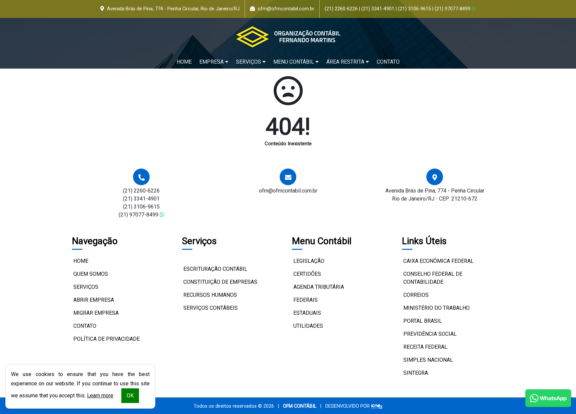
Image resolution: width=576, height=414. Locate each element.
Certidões (307, 274)
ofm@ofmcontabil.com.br (286, 9)
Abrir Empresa (93, 300)
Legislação (308, 261)
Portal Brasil (422, 321)
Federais (305, 300)
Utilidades (308, 326)
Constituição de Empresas (220, 282)
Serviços (85, 287)
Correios (416, 295)
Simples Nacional (428, 360)
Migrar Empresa (96, 313)
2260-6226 (341, 9)
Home (184, 62)
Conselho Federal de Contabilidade (432, 278)
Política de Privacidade (106, 339)
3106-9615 (414, 9)
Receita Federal (425, 347)
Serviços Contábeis (210, 308)
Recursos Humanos (210, 295)
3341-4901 (377, 9)
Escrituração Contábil (215, 269)
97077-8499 (453, 9)
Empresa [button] (212, 62)
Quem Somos (90, 274)
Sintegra (415, 373)
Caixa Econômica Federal (438, 261)
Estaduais (307, 313)
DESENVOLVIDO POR (347, 406)
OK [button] (130, 395)
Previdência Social (430, 334)
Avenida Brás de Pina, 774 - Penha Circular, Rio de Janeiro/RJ (173, 9)
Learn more (100, 395)
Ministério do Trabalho (436, 308)
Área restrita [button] (346, 62)
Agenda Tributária (318, 287)
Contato (388, 62)
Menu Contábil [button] (294, 62)
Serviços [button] (249, 62)
